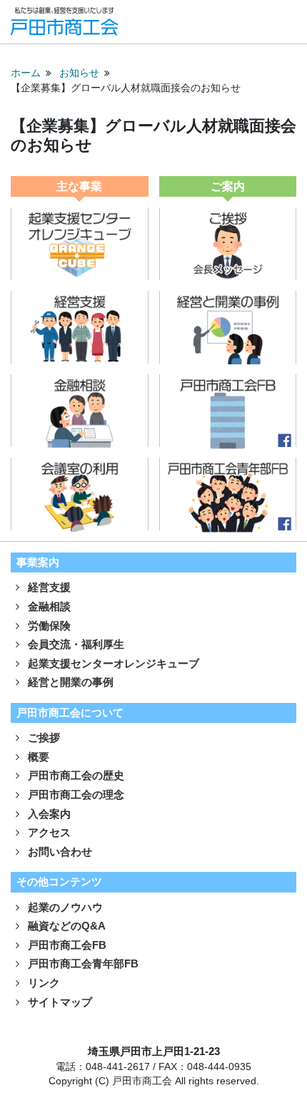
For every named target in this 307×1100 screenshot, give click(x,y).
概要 (37, 757)
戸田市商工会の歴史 (74, 775)
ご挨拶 (42, 737)
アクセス (48, 832)
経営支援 (48, 587)
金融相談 (48, 606)
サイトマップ (58, 1002)
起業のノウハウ (64, 907)
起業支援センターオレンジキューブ (112, 663)
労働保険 (48, 626)
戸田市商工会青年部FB (82, 963)
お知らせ (79, 73)
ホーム (26, 73)
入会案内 (48, 814)
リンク (42, 983)
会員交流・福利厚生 (74, 644)
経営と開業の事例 (69, 682)
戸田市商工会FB (65, 945)
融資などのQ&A (65, 926)
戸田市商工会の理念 (74, 794)
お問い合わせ (58, 851)
